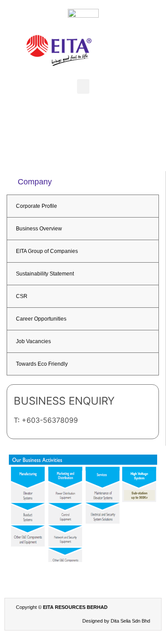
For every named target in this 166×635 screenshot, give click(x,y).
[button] (83, 86)
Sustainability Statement (45, 274)
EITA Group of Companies (47, 251)
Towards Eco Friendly (42, 364)
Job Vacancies (33, 341)
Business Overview (39, 229)
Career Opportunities (41, 319)
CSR (21, 296)
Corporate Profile (36, 206)
